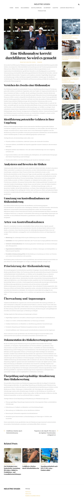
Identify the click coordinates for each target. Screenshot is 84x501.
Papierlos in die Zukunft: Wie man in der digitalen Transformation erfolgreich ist (45, 433)
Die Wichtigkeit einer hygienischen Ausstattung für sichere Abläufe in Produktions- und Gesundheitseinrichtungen (12, 470)
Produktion (42, 10)
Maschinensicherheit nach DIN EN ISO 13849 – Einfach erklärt (49, 468)
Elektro (55, 7)
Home (11, 7)
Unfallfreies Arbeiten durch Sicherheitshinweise (14, 432)
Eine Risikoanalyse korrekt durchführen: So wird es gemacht (31, 55)
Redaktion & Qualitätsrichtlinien (32, 495)
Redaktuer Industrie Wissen (28, 62)
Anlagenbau (25, 7)
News (17, 7)
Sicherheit (47, 7)
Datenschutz (28, 493)
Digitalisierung (36, 7)
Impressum (28, 491)
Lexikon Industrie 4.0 (67, 7)
